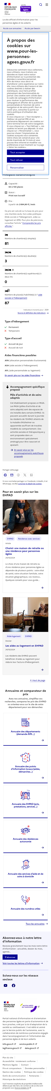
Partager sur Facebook (18, 475)
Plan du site (8, 1057)
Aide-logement (14, 636)
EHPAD (10, 538)
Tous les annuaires (35, 923)
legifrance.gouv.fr (11, 1048)
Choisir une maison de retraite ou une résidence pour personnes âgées (24, 550)
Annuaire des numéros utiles (25, 908)
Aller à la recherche (40, 4)
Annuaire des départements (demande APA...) (25, 732)
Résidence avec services (29, 538)
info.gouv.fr (8, 1044)
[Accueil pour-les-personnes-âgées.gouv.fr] (26, 9)
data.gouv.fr (30, 1048)
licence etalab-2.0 (22, 1088)
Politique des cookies (34, 1072)
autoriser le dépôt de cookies (30, 483)
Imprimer (5, 475)
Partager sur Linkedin (31, 475)
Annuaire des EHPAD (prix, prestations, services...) (25, 805)
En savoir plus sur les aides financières (22, 375)
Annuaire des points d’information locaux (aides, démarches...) (25, 769)
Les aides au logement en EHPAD (24, 645)
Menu (46, 4)
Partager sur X (25, 475)
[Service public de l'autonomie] (28, 1006)
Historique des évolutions (14, 1079)
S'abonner (10, 957)
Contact (25, 1064)
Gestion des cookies (12, 1072)
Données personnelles (35, 1068)
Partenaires (34, 1075)
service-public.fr (27, 1044)
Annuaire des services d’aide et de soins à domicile (25, 875)
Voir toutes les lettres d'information (21, 963)
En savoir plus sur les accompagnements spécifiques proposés (29, 453)
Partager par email (12, 475)
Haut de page (38, 680)
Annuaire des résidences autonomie (25, 840)
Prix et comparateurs (12, 1068)
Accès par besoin (32, 28)
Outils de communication (14, 1075)
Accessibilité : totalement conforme (19, 1061)
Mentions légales (10, 1064)
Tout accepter (17, 152)
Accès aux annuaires (12, 28)
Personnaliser (17, 167)
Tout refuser (16, 159)
